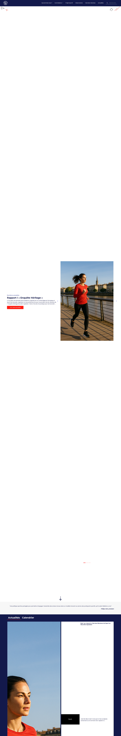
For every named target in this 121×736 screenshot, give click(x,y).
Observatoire (79, 3)
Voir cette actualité (15, 307)
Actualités (100, 3)
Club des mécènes (90, 3)
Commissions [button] (58, 3)
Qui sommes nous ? (47, 3)
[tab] (14, 618)
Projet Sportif (69, 3)
